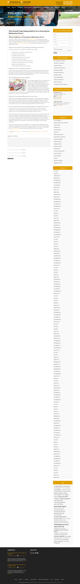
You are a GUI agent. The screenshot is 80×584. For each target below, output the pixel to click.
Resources (57, 7)
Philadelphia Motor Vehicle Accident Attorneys (61, 522)
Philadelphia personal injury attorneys (60, 528)
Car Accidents (57, 125)
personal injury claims (58, 514)
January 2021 (57, 310)
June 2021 (56, 298)
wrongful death (57, 542)
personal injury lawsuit (60, 517)
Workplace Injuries (58, 70)
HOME (16, 579)
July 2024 (56, 211)
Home (8, 7)
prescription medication (32, 39)
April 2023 (56, 246)
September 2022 (57, 262)
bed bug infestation (57, 487)
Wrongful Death (58, 75)
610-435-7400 (68, 2)
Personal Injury (57, 141)
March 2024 (56, 220)
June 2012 (56, 470)
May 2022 (56, 272)
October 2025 (57, 185)
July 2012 (56, 468)
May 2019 (56, 354)
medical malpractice (38, 131)
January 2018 (57, 390)
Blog (52, 7)
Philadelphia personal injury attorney (61, 525)
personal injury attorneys (59, 511)
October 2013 (57, 432)
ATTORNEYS (27, 579)
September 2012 (57, 463)
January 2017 (57, 418)
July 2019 (56, 352)
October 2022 (57, 260)
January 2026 (57, 178)
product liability (68, 536)
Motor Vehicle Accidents (59, 60)
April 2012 (56, 475)
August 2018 (56, 376)
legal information (63, 496)
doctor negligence (31, 131)
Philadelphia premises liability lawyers (60, 534)
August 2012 (56, 465)
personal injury (60, 506)
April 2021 (56, 303)
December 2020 (57, 312)
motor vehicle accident (58, 500)
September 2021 (57, 291)
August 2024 (56, 208)
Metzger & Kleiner (14, 35)
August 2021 (56, 293)
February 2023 (57, 251)
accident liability (58, 486)
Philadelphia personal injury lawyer (61, 530)
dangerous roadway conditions (60, 493)
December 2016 (57, 420)
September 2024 (57, 206)
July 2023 (56, 239)
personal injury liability (66, 518)
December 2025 (57, 180)
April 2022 (56, 274)
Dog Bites (56, 132)
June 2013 (56, 442)
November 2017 (57, 394)
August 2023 (56, 237)
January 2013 (57, 453)
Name (24, 149)
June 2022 (56, 270)
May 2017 (56, 409)
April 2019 (56, 357)
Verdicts (56, 158)
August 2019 (56, 350)
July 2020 (56, 324)
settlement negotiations (58, 537)
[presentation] (62, 49)
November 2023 (57, 229)
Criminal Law (57, 127)
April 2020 (56, 331)
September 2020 (57, 319)
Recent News (57, 148)
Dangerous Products (59, 72)
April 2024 (56, 218)
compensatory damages (58, 491)
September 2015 (57, 425)
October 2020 (57, 317)
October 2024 (57, 203)
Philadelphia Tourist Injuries (60, 84)
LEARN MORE (11, 22)
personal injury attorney (59, 509)
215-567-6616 (68, 4)
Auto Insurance (57, 120)
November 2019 (57, 343)
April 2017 (56, 411)
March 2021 (56, 305)
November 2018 (57, 369)
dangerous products (66, 491)
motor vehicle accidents (59, 502)
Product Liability (58, 146)
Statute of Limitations (59, 151)
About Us (14, 7)
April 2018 (56, 383)
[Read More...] (9, 573)
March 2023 (56, 248)
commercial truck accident (65, 489)
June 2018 (56, 378)
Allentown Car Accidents (48, 582)
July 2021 (56, 295)
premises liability (59, 536)
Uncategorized (57, 155)
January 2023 (57, 253)
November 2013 (57, 430)
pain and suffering (58, 504)
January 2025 (57, 196)
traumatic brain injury (57, 539)
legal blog (56, 496)
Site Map (36, 582)
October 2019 (57, 345)
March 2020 (56, 333)
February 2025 (57, 194)
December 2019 (57, 340)
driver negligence (66, 494)
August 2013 (56, 437)
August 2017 (56, 402)
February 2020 (57, 336)
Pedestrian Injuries (58, 139)
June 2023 (56, 241)
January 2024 (57, 225)
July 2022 (56, 267)
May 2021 (56, 300)
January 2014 (57, 427)
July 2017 (56, 404)
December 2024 (57, 199)
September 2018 (57, 373)
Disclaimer (41, 582)
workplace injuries (66, 541)
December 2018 (57, 366)
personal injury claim (59, 513)
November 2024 (57, 201)
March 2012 (56, 477)
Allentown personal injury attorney (23, 43)
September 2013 (57, 435)
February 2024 (57, 222)
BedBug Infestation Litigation (61, 122)
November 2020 (57, 314)
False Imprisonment (58, 77)
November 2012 (57, 458)
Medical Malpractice (18, 131)
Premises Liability (58, 65)
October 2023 (57, 232)
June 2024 (56, 213)
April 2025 (56, 189)
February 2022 (57, 279)
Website (24, 155)
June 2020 (56, 326)
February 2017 (57, 416)
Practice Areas (27, 7)
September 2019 (57, 347)
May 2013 (56, 444)
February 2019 (57, 361)
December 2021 (57, 284)
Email (24, 152)
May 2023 (56, 244)
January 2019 (57, 364)
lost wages (56, 498)
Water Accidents (58, 82)
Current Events (57, 129)
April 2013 (56, 446)
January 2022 (57, 281)
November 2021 (57, 286)
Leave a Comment (22, 35)
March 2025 (56, 192)
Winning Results (37, 7)
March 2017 (56, 413)
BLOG (52, 579)
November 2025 (57, 182)
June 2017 (56, 406)
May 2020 (56, 328)
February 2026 (57, 175)
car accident (57, 490)
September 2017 (57, 399)
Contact (63, 7)
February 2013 (57, 451)
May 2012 (56, 472)
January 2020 (57, 338)
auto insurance (66, 486)
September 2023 (57, 234)
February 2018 (57, 387)
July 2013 (56, 439)
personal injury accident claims (59, 508)
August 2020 (56, 321)
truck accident (65, 539)
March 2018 (56, 385)
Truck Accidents (57, 153)
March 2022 (56, 277)
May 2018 (56, 380)
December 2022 (57, 255)
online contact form (15, 128)
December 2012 (57, 456)
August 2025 (56, 187)
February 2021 (57, 307)
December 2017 (57, 392)
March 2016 (56, 423)
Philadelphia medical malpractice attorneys (61, 521)
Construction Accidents (59, 67)
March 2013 (56, 449)
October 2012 (57, 461)
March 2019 (56, 359)
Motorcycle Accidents (59, 63)
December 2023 (57, 227)
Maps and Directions (57, 99)
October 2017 (57, 397)
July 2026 (56, 170)
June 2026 (56, 173)
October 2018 (57, 371)
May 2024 (56, 215)
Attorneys (20, 7)
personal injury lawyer (58, 518)
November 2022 (57, 258)
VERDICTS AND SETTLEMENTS (43, 579)
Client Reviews (45, 7)
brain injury (68, 487)
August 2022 (56, 265)
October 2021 (57, 288)
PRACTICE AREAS (33, 579)
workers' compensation (58, 541)
